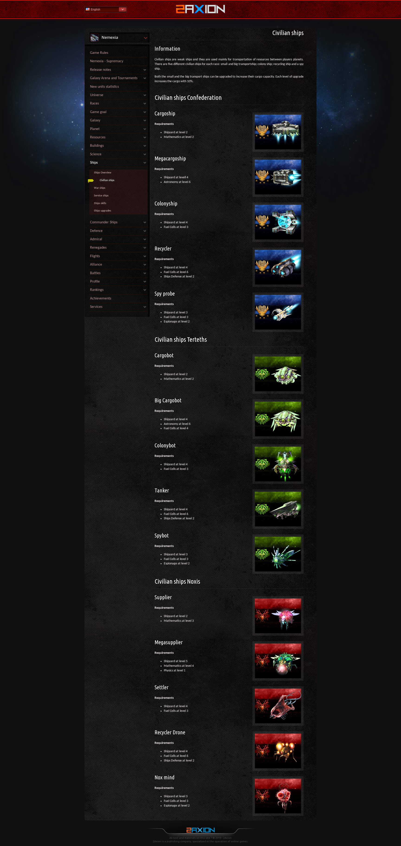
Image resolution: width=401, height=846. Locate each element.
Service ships (101, 195)
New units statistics (104, 87)
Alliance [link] (96, 265)
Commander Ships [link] (103, 222)
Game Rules (99, 53)
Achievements (100, 298)
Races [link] (94, 103)
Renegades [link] (98, 248)
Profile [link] (95, 281)
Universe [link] (96, 95)
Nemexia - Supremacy (106, 61)
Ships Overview (102, 172)
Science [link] (95, 154)
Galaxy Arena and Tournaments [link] (113, 78)
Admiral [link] (96, 239)
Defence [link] (96, 231)
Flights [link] (95, 256)
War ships (99, 188)
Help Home (200, 9)
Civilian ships (107, 180)
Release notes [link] (100, 70)
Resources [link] (97, 137)
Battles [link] (95, 273)
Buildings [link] (97, 146)
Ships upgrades (102, 210)
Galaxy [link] (95, 120)
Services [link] (96, 307)
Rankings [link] (96, 290)
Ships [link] (94, 163)
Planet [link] (95, 129)
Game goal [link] (98, 112)
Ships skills (100, 203)
